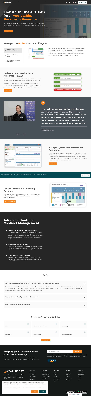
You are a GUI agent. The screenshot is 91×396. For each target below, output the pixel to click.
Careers (79, 376)
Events (79, 378)
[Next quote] (24, 134)
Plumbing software (46, 378)
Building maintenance (46, 376)
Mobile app (68, 376)
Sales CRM (68, 374)
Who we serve (29, 2)
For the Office (32, 372)
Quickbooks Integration (32, 379)
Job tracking (68, 372)
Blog (55, 374)
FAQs (55, 381)
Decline (42, 391)
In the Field (31, 374)
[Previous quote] (17, 134)
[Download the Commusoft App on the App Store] (71, 392)
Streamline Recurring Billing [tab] (12, 55)
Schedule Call (82, 2)
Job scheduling (69, 378)
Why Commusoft (57, 378)
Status (79, 379)
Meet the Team (81, 372)
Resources (38, 2)
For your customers (10, 201)
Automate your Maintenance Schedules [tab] (13, 50)
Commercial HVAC (46, 374)
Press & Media (81, 374)
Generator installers (46, 372)
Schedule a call (8, 31)
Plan (46, 2)
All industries (44, 379)
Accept (35, 391)
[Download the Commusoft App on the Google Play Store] (82, 392)
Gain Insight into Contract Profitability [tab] (13, 61)
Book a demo (8, 90)
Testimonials (56, 372)
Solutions (21, 2)
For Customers (32, 376)
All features (68, 379)
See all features (45, 340)
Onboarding (56, 379)
